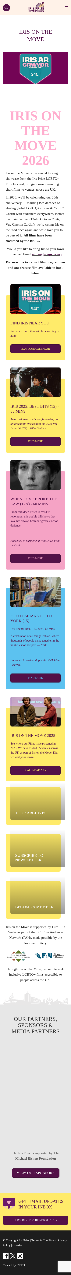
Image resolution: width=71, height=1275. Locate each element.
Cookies (17, 1245)
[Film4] (35, 1079)
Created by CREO (14, 1265)
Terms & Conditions (43, 1240)
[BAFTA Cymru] (35, 1132)
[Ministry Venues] (35, 1053)
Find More (35, 441)
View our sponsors (36, 1173)
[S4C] (35, 1106)
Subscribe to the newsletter (35, 1220)
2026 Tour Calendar (35, 348)
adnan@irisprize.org (47, 254)
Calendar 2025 (35, 770)
